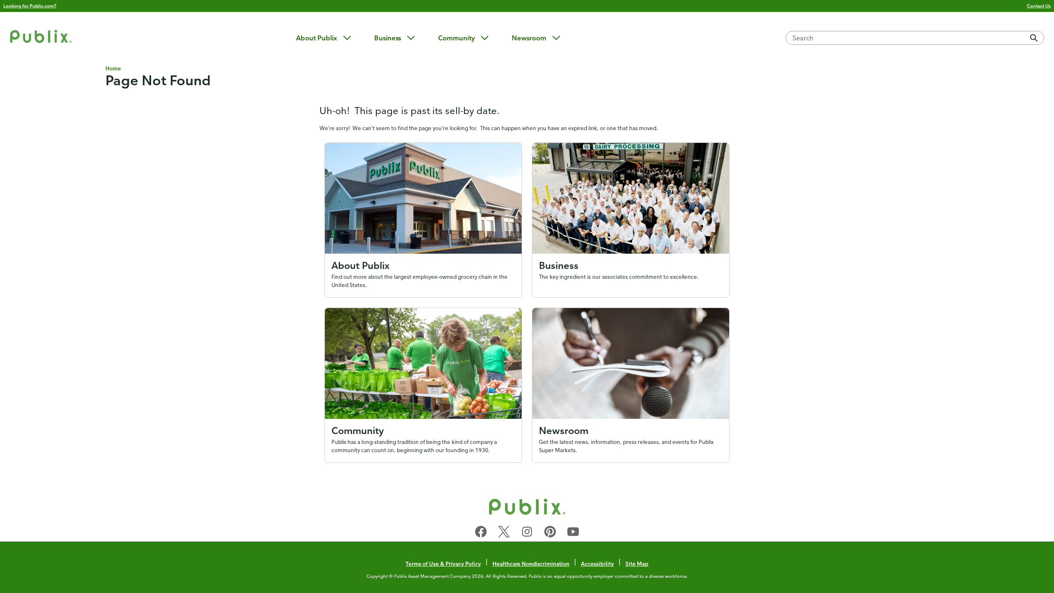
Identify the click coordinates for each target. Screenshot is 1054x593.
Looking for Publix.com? (29, 5)
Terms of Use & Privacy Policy (443, 563)
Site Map (636, 563)
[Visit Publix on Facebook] (480, 533)
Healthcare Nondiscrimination (531, 563)
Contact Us (1039, 5)
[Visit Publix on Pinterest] (550, 533)
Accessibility (597, 563)
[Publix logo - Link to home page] (41, 38)
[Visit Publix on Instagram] (527, 533)
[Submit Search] (1034, 37)
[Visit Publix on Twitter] (504, 533)
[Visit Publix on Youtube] (573, 533)
